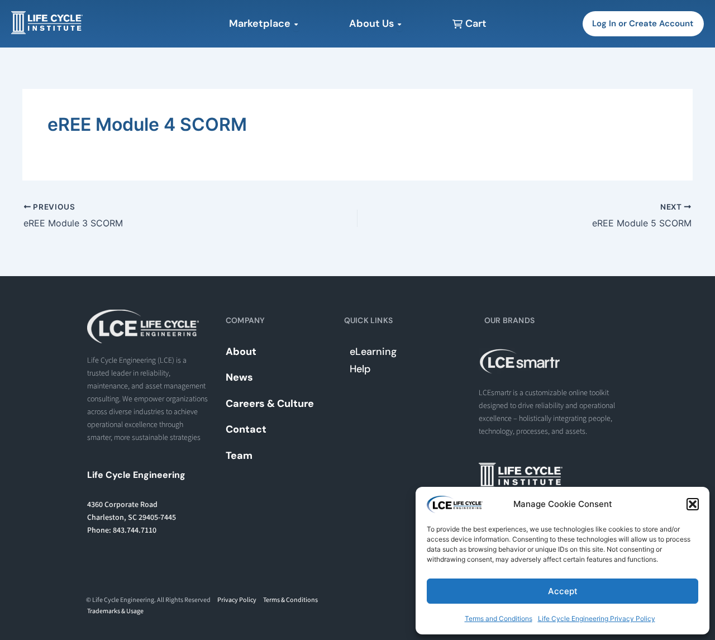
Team (239, 455)
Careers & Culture (270, 403)
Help (360, 369)
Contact (246, 429)
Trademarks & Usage (115, 611)
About (241, 351)
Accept (563, 591)
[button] (692, 504)
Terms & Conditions (290, 600)
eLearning (373, 351)
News (239, 377)
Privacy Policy (237, 600)
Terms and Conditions (498, 618)
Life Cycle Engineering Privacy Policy (596, 618)
